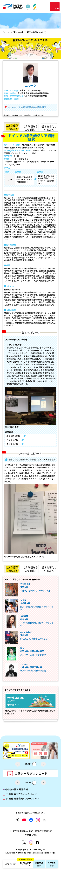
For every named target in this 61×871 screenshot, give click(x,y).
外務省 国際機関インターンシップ (21, 798)
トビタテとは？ (10, 864)
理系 (44, 107)
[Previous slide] (17, 764)
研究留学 (27, 107)
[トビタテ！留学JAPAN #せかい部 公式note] (37, 842)
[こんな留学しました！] (12, 126)
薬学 (39, 107)
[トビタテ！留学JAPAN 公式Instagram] (38, 820)
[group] (18, 750)
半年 (34, 107)
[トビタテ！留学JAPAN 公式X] (17, 820)
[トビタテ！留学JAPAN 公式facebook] (31, 820)
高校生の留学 (39, 864)
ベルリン (18, 107)
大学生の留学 (52, 864)
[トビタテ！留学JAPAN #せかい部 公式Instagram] (31, 842)
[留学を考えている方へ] (49, 126)
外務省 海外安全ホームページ (20, 794)
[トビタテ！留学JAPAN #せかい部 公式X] (24, 842)
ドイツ (10, 107)
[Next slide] (43, 764)
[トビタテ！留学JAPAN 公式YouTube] (24, 820)
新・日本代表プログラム (25, 863)
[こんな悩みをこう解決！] (30, 126)
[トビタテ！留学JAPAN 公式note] (44, 820)
